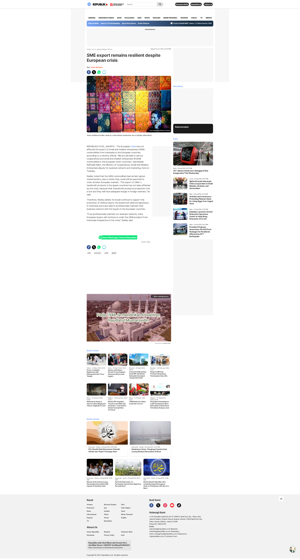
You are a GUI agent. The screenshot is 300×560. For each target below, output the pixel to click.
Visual (106, 518)
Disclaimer (90, 535)
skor (119, 18)
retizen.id (208, 4)
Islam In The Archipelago (110, 23)
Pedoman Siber (126, 532)
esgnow (184, 18)
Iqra (105, 508)
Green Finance (143, 23)
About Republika (93, 532)
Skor (122, 504)
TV (201, 18)
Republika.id (196, 4)
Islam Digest (125, 508)
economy (97, 253)
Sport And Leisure (129, 23)
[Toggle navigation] (89, 4)
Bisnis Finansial (170, 18)
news (147, 18)
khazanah (129, 18)
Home (89, 49)
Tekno (106, 514)
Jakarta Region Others (104, 49)
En (94, 49)
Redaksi (107, 532)
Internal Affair (93, 23)
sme (89, 253)
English (123, 518)
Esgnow (90, 518)
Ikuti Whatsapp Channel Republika (120, 237)
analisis (156, 18)
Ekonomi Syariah (106, 18)
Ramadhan (108, 521)
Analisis (107, 511)
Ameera (90, 504)
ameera (91, 18)
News (89, 511)
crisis (133, 146)
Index (175, 139)
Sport (123, 511)
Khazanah (90, 508)
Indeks (209, 18)
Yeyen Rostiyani (97, 67)
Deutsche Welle (182, 4)
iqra (139, 18)
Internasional (91, 514)
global (114, 253)
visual (194, 18)
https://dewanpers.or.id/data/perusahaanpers (105, 548)
